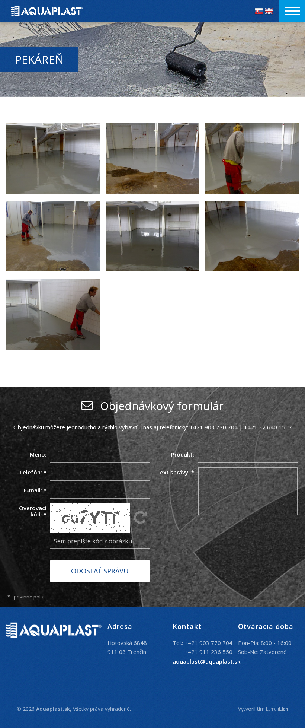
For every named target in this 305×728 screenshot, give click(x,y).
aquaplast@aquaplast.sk (206, 661)
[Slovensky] (258, 11)
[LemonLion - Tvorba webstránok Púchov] (277, 709)
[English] (268, 11)
